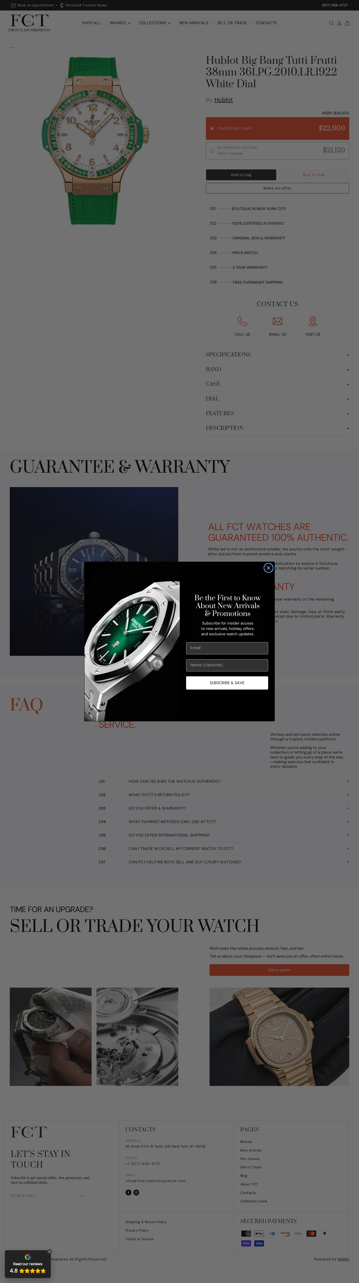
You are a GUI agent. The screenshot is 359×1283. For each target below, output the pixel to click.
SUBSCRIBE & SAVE (227, 682)
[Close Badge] (49, 1251)
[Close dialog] (268, 568)
